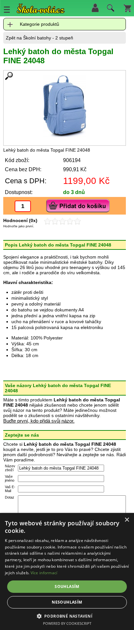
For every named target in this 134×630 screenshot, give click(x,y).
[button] (67, 616)
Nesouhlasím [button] (67, 602)
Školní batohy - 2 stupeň (48, 37)
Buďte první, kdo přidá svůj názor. (38, 421)
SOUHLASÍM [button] (67, 586)
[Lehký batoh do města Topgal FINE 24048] (64, 106)
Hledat (109, 9)
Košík (127, 8)
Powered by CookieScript (67, 623)
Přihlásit (95, 8)
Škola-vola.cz (40, 9)
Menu (7, 9)
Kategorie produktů (39, 24)
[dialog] (67, 571)
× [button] (126, 520)
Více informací (44, 573)
